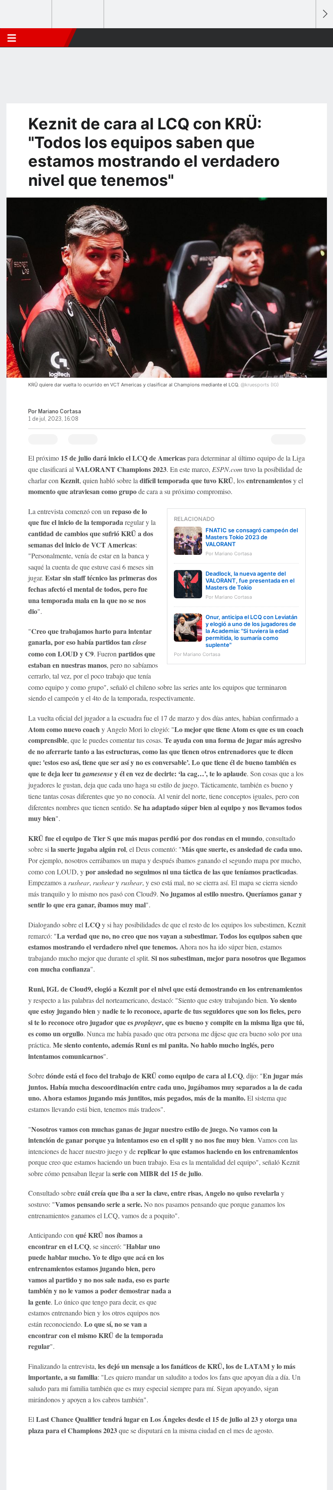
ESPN (46, 37)
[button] (304, 37)
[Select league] (26, 14)
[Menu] (11, 37)
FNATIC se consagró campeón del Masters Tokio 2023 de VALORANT (252, 537)
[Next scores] (324, 14)
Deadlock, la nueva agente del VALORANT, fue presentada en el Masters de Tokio (250, 580)
